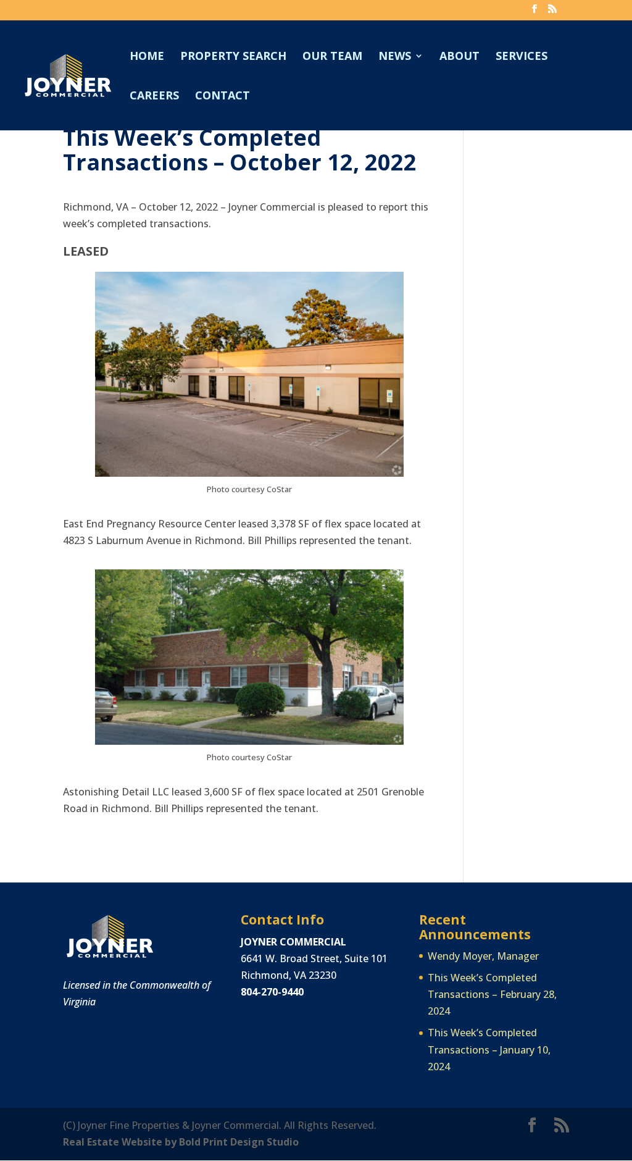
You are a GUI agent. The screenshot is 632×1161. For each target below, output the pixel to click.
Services (521, 57)
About (459, 57)
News (394, 57)
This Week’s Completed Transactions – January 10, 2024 (489, 1049)
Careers (154, 97)
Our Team (332, 57)
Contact (222, 97)
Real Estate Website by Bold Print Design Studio (181, 1142)
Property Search (233, 57)
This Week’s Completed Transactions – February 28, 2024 (492, 994)
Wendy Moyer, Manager (483, 956)
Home (147, 57)
